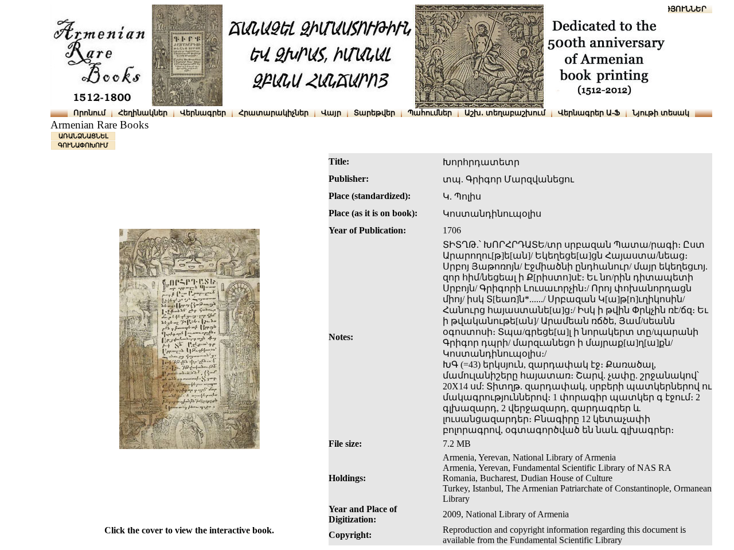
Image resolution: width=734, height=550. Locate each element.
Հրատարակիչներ (274, 112)
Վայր (331, 112)
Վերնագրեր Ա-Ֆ (589, 112)
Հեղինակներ (142, 112)
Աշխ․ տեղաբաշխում (504, 112)
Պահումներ (430, 112)
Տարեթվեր (374, 112)
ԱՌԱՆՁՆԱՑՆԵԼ (83, 135)
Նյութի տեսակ (661, 112)
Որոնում (89, 112)
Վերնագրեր (203, 112)
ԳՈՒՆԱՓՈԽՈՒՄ (83, 145)
